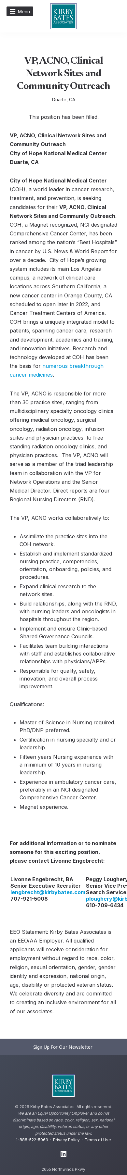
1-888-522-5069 (32, 1139)
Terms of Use (98, 1139)
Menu (24, 11)
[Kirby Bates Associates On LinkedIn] (63, 1154)
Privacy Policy (66, 1139)
